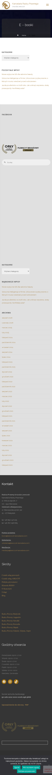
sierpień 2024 (7, 352)
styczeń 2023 (7, 372)
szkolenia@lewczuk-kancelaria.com (16, 543)
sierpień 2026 (7, 318)
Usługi (4, 592)
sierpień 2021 (7, 431)
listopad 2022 (7, 382)
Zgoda (16, 767)
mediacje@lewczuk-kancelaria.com (15, 550)
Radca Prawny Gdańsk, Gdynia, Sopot (16, 630)
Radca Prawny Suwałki (10, 620)
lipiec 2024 (6, 357)
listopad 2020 (7, 465)
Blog (3, 595)
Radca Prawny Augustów (11, 617)
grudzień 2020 (8, 460)
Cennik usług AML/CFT (11, 578)
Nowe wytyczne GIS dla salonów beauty (17, 74)
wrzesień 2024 (7, 347)
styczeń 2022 (7, 406)
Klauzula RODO (8, 585)
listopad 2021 (7, 416)
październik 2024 (8, 342)
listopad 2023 (7, 362)
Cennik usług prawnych (10, 575)
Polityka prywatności (9, 582)
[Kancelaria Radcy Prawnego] (6, 5)
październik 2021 (8, 421)
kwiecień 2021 (7, 440)
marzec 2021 (7, 445)
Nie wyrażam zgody (31, 767)
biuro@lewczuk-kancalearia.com (15, 536)
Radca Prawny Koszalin (11, 624)
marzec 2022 (7, 396)
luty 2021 (5, 450)
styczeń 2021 (7, 455)
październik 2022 (8, 386)
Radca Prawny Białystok (11, 613)
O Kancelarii (7, 588)
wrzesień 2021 (7, 426)
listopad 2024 (7, 337)
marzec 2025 (7, 328)
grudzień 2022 (7, 377)
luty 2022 (5, 401)
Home (24, 35)
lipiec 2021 (6, 436)
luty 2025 (5, 332)
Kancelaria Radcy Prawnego (25, 4)
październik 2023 (8, 367)
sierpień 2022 (7, 391)
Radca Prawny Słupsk (10, 627)
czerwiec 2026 (7, 323)
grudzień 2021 (7, 411)
